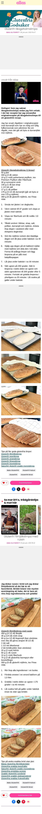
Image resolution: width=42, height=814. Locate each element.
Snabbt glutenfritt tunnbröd (13, 773)
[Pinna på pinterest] (23, 489)
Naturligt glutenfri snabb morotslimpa (17, 466)
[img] (5, 483)
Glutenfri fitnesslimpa (10, 461)
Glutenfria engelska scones (13, 771)
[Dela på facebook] (13, 489)
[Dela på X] (18, 489)
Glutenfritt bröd (27, 475)
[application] (21, 93)
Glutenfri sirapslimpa (10, 459)
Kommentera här (25, 795)
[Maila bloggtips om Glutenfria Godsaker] (28, 489)
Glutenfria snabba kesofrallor (14, 766)
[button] (9, 519)
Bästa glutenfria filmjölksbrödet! (15, 764)
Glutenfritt (13, 475)
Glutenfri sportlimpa (10, 456)
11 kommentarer (25, 483)
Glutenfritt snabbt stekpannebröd (16, 776)
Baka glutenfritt (13, 32)
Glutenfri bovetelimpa (10, 463)
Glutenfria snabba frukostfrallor (15, 778)
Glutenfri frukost (29, 470)
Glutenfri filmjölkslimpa (11, 454)
